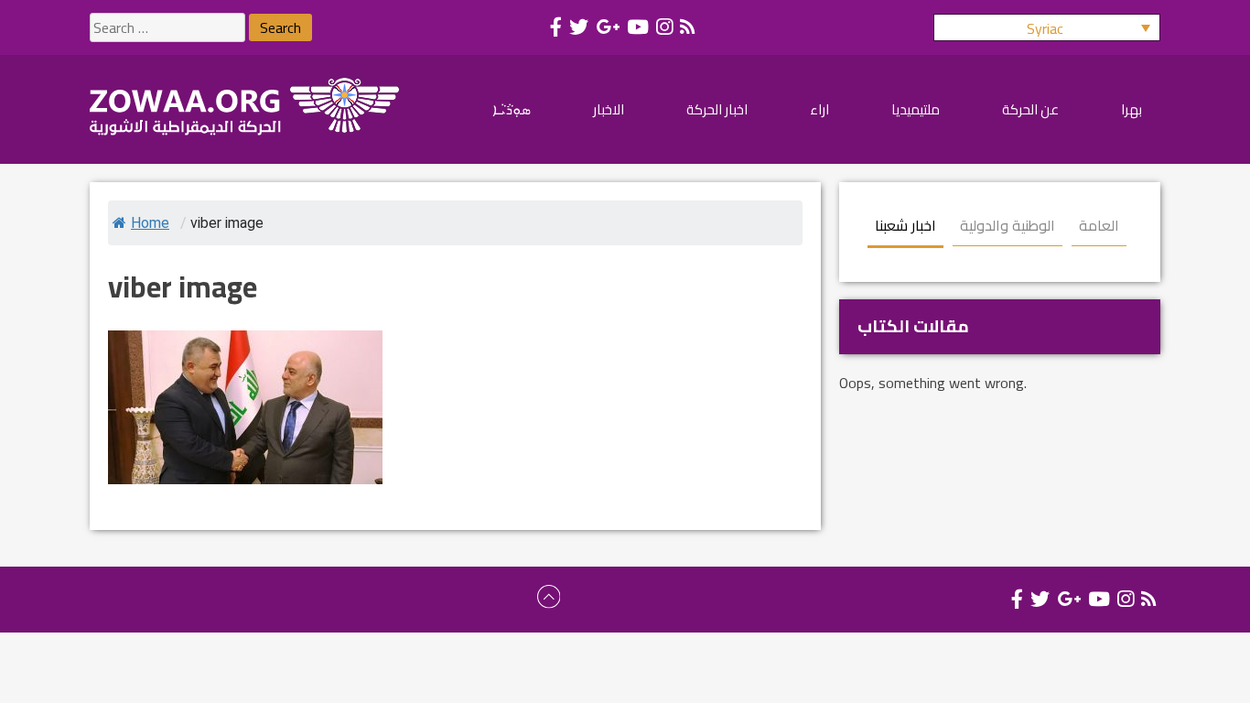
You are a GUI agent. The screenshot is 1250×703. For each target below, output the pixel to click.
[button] (1046, 27)
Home (150, 223)
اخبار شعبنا (905, 225)
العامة (1099, 225)
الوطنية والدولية (1007, 225)
